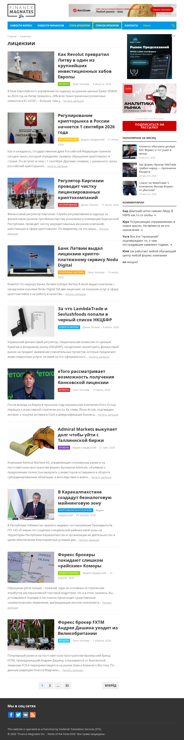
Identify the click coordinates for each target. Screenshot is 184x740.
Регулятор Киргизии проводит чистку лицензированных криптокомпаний (81, 189)
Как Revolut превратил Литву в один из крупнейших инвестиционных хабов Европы (85, 65)
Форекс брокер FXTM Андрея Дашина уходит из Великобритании (88, 627)
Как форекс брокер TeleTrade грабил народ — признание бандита (157, 168)
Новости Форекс (21, 25)
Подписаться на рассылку (149, 126)
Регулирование (68, 139)
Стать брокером (79, 25)
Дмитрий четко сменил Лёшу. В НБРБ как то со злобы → (148, 213)
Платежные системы (71, 272)
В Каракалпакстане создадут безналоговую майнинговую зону (85, 497)
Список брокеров (107, 25)
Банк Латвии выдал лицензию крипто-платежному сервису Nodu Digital (88, 256)
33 (67, 686)
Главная (12, 36)
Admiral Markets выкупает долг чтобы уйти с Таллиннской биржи (87, 434)
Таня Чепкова (81, 84)
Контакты (131, 25)
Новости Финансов (51, 25)
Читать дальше (73, 101)
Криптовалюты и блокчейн (75, 510)
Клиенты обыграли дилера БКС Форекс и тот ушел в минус (157, 149)
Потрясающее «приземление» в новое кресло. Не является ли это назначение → (149, 226)
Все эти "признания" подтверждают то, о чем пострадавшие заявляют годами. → (147, 241)
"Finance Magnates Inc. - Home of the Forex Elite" (47, 734)
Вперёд (110, 686)
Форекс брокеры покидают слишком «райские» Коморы (80, 560)
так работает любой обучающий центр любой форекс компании (149, 253)
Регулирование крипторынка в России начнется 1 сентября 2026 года (86, 123)
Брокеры (64, 84)
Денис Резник (89, 204)
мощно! (132, 262)
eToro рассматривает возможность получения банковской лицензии (86, 376)
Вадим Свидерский (93, 139)
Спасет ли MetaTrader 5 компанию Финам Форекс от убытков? (156, 186)
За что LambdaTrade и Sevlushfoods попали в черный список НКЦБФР (85, 314)
